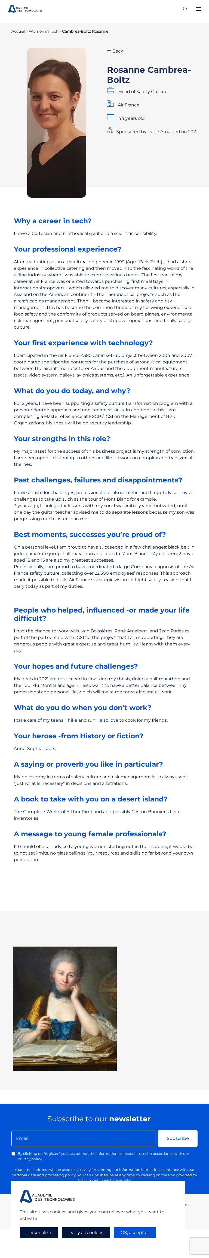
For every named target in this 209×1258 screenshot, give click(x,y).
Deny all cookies (85, 1232)
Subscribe (178, 1138)
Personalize (38, 1232)
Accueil (18, 31)
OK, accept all (135, 1232)
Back (117, 51)
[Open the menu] (198, 9)
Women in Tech (44, 31)
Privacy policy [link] (27, 1243)
